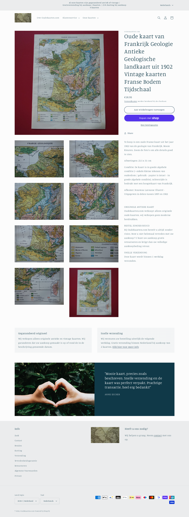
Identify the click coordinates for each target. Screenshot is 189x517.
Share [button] (130, 133)
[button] (71, 18)
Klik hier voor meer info (125, 347)
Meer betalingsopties (149, 125)
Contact (18, 440)
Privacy (18, 476)
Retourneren (21, 465)
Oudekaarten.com (27, 511)
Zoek (17, 435)
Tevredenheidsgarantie (26, 460)
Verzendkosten (130, 101)
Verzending (20, 456)
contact (158, 435)
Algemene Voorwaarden (26, 471)
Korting (18, 450)
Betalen (18, 445)
